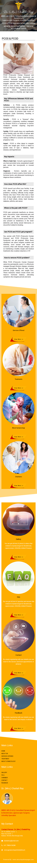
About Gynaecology (8, 761)
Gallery (4, 772)
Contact (4, 780)
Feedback (4, 783)
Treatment (5, 759)
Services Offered (7, 756)
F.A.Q (2, 775)
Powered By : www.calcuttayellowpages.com (18, 859)
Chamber (4, 777)
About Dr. (4, 753)
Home (3, 751)
